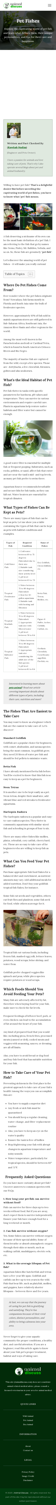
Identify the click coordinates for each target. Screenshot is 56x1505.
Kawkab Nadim (17, 147)
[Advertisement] (28, 85)
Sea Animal (28, 1424)
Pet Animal (28, 1420)
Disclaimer (28, 1480)
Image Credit (28, 1476)
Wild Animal (28, 1416)
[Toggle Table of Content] (29, 274)
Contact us (28, 1450)
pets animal (15, 687)
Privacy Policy (28, 1472)
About (28, 1446)
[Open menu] (49, 5)
